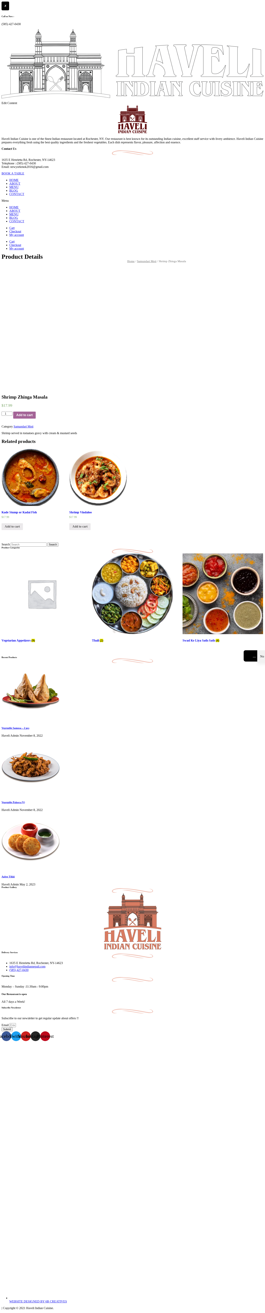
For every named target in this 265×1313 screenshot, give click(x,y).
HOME (14, 180)
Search (6, 544)
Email (6, 1025)
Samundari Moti (146, 261)
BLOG (13, 190)
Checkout (15, 231)
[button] (132, 200)
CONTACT (16, 194)
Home (131, 261)
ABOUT (14, 183)
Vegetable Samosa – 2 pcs (15, 728)
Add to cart (24, 415)
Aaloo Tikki (8, 876)
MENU (14, 187)
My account (16, 235)
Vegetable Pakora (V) (13, 802)
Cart (12, 228)
